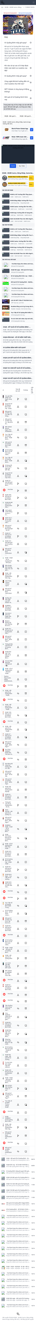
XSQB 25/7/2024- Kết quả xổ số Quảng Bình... (8, 837)
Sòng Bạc (18, 309)
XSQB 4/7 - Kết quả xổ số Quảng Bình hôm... (8, 535)
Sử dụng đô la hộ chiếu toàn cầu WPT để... (8, 467)
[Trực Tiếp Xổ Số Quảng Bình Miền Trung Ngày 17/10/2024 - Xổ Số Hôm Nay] (6, 313)
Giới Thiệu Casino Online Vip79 (8, 583)
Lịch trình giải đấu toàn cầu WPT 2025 (8, 965)
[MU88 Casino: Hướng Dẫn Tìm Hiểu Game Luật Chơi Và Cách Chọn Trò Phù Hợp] (6, 208)
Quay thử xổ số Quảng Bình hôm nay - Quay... (8, 406)
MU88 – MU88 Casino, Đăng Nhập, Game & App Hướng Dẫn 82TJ (18, 1318)
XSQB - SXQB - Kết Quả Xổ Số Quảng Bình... (8, 1080)
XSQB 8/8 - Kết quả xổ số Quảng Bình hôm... (8, 928)
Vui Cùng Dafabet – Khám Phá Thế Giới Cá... (9, 752)
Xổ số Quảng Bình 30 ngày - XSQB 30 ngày (9, 1049)
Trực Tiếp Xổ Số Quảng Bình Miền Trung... (8, 905)
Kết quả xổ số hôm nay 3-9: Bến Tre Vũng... (8, 414)
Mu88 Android (28, 215)
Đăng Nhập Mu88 (25, 203)
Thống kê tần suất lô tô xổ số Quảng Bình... (9, 646)
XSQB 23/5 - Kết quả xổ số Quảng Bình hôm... (8, 853)
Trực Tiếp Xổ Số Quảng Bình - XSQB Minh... (8, 437)
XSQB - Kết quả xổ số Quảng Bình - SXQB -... (8, 707)
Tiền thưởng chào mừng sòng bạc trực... (8, 1008)
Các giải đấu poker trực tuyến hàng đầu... (8, 398)
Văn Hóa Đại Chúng (26, 309)
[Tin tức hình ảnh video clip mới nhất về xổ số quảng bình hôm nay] (6, 320)
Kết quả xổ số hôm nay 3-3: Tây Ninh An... (9, 421)
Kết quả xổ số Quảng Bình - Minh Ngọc (8, 781)
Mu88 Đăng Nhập (15, 203)
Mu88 (12, 197)
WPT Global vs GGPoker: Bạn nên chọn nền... (8, 973)
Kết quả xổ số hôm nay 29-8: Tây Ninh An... (8, 920)
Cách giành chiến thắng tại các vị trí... (8, 512)
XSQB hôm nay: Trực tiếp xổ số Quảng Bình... (8, 655)
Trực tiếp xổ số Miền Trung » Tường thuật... (8, 1104)
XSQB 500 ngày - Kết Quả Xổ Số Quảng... (8, 1057)
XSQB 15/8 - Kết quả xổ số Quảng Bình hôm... (8, 714)
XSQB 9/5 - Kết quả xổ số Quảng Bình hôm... (8, 797)
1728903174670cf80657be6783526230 (30, 7)
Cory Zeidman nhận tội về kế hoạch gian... (8, 1016)
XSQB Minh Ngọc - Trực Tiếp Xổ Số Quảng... (8, 877)
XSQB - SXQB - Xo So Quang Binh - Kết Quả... (8, 560)
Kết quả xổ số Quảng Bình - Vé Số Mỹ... (8, 773)
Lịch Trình (21, 303)
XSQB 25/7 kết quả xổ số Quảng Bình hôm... (9, 631)
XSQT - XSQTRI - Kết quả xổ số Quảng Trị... (8, 812)
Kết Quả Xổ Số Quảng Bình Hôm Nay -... (8, 444)
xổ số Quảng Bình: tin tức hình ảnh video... (8, 452)
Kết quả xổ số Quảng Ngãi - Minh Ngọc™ (8, 744)
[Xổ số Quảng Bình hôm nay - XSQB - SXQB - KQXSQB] (6, 277)
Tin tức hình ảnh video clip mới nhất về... (8, 1065)
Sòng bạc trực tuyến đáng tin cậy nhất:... (8, 1041)
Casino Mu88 (29, 209)
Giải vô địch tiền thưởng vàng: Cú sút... (8, 1088)
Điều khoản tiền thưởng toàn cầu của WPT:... (9, 568)
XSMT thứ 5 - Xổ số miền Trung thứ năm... (8, 520)
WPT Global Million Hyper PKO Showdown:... (9, 429)
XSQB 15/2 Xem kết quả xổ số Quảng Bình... (8, 543)
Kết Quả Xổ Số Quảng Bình (17, 266)
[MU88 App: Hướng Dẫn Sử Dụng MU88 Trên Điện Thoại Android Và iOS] (6, 214)
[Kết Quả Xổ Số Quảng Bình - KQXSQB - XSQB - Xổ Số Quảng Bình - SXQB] (6, 283)
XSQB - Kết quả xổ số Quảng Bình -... (8, 957)
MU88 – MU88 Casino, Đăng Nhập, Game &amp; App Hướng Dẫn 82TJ (13, 7)
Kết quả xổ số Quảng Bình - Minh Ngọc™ (8, 638)
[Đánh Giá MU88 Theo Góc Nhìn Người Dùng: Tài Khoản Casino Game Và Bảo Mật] (6, 220)
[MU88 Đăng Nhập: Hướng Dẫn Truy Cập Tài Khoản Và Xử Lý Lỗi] (6, 201)
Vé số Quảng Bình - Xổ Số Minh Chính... (9, 913)
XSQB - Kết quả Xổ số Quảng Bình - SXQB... (8, 693)
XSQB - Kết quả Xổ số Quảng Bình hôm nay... (8, 1126)
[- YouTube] (6, 265)
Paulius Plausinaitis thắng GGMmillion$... (8, 678)
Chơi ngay (31, 178)
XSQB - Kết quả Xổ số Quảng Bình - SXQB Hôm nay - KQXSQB (10, 116)
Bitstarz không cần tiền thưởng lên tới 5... (8, 623)
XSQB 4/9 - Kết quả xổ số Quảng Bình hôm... (8, 869)
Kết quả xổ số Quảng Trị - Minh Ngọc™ (9, 1095)
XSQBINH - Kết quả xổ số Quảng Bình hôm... (8, 608)
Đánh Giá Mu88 (18, 221)
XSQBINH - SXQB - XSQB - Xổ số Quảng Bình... (8, 828)
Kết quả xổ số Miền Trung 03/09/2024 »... (8, 1151)
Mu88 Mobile (20, 215)
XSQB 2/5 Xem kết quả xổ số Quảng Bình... (8, 483)
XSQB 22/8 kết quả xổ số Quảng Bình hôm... (9, 1072)
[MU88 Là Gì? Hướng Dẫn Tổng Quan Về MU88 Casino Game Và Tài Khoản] (6, 195)
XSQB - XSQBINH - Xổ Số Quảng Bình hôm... (9, 1119)
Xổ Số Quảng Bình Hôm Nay (18, 296)
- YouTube (10, 489)
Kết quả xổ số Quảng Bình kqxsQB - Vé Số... (8, 528)
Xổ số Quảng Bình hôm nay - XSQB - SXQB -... (8, 861)
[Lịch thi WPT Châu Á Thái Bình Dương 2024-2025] (6, 301)
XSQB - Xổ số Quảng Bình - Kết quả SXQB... (8, 671)
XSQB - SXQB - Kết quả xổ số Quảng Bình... (8, 950)
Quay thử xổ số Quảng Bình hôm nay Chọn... (8, 475)
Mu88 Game (26, 197)
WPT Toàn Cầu (14, 303)
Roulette (13, 309)
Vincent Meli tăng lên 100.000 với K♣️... (8, 663)
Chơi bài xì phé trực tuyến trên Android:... (8, 615)
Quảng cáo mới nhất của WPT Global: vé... (8, 600)
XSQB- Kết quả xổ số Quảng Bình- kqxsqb (9, 789)
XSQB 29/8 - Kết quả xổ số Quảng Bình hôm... (8, 497)
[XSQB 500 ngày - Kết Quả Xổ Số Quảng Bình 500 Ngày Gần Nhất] (6, 271)
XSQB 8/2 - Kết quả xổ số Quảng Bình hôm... (8, 987)
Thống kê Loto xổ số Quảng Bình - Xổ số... (8, 804)
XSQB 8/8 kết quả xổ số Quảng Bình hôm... (8, 505)
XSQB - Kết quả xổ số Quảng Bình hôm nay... (8, 575)
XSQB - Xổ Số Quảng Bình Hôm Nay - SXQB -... (8, 846)
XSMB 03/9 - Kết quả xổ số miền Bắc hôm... (8, 884)
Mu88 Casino (18, 197)
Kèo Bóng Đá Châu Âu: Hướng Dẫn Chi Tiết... (9, 766)
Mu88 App (13, 215)
